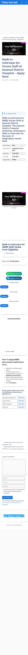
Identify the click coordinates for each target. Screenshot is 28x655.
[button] (22, 2)
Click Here (21, 398)
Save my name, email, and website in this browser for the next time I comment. (14, 491)
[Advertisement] (14, 20)
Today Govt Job (9, 2)
